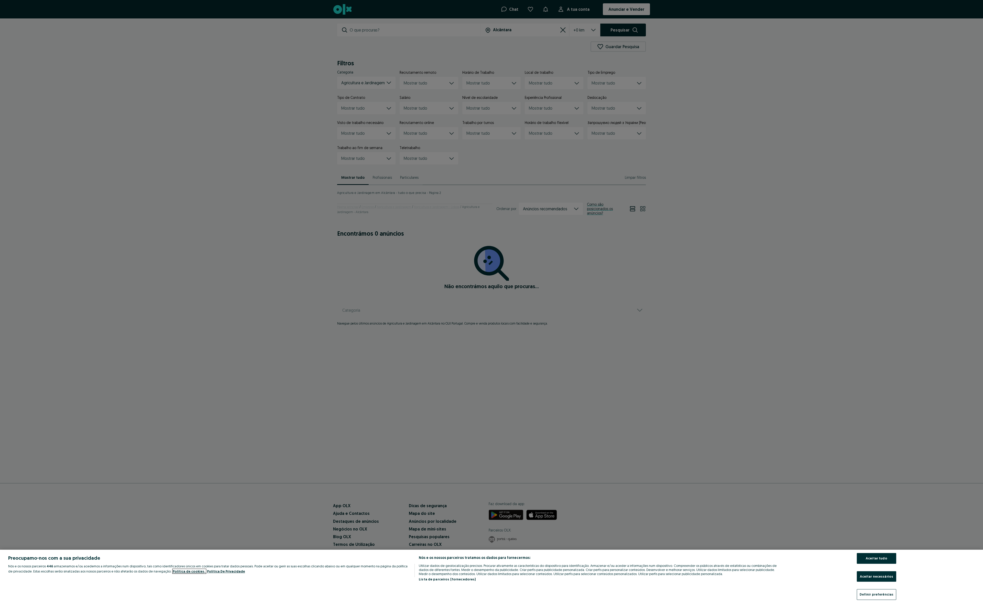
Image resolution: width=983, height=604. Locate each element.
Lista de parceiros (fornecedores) (447, 579)
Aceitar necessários (876, 576)
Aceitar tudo (876, 558)
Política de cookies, (189, 571)
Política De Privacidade (226, 571)
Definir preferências (877, 594)
